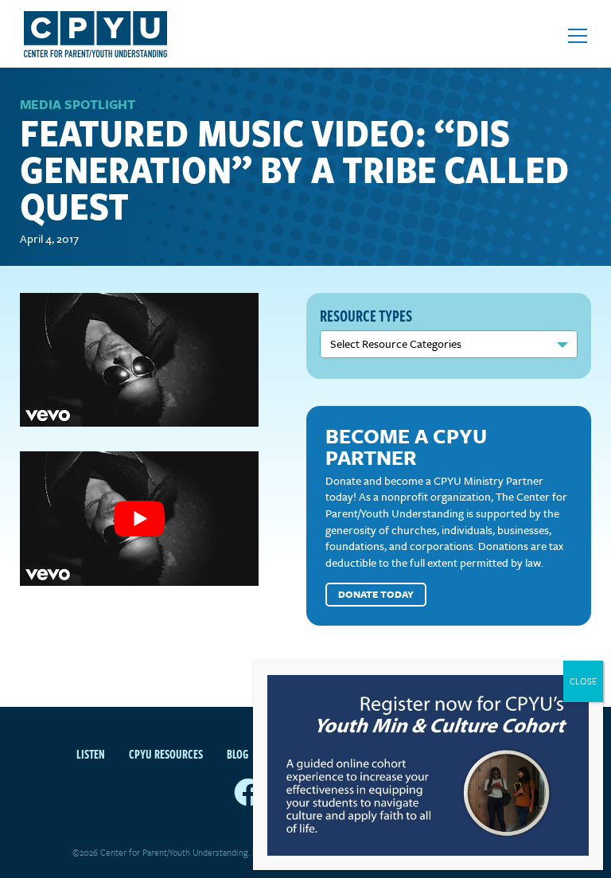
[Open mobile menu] (577, 36)
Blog (237, 754)
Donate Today (376, 594)
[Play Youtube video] (139, 518)
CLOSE (583, 681)
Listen (90, 754)
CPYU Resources (166, 754)
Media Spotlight (77, 104)
